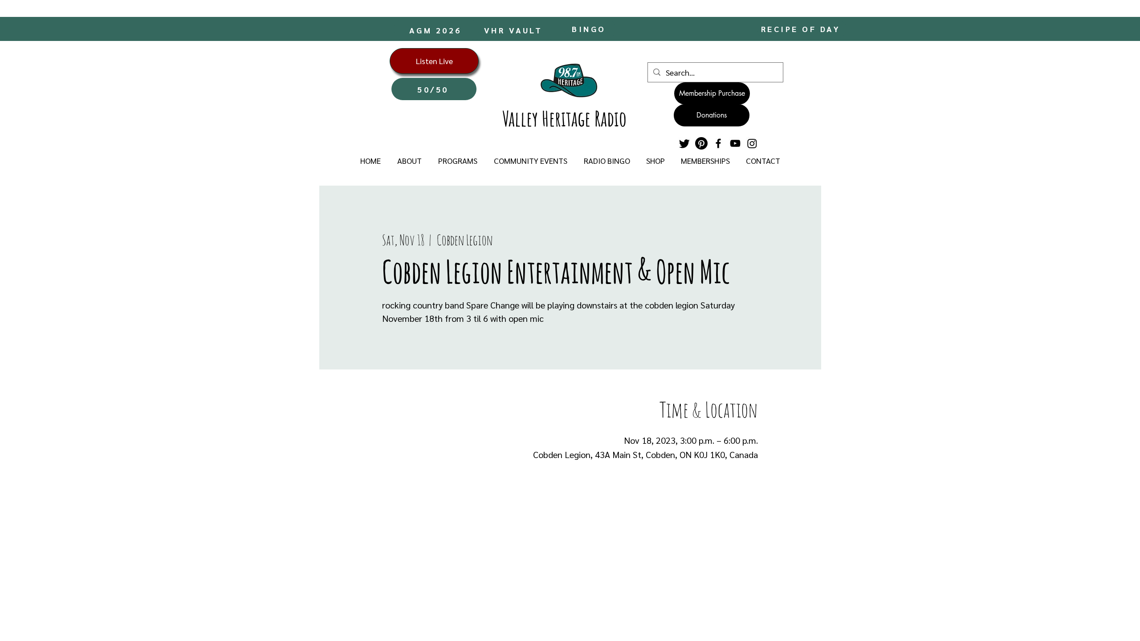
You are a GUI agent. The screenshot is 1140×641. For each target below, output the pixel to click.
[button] (409, 161)
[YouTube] (735, 143)
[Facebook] (718, 143)
